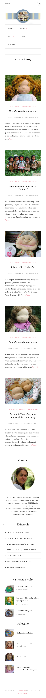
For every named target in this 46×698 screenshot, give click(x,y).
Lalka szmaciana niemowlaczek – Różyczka (27, 669)
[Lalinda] (23, 16)
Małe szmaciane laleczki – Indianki (23, 187)
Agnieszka (14, 117)
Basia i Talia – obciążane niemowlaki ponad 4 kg (23, 416)
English (11, 44)
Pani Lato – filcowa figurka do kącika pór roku (27, 599)
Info (10, 36)
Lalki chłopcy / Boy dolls (18, 532)
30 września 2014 (31, 117)
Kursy (23, 36)
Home (10, 28)
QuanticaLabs (23, 693)
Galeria (22, 28)
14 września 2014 (31, 273)
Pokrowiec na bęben (24, 586)
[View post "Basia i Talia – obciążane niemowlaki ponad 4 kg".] (23, 391)
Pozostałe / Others (15, 556)
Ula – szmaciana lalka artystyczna (25, 645)
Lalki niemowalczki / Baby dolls (23, 409)
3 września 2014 (31, 423)
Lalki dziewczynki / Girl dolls (23, 106)
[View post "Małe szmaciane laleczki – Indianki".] (23, 163)
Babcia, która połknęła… (23, 267)
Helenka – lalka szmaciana (23, 111)
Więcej (12, 139)
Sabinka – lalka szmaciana (23, 342)
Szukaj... (8, 3)
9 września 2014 (31, 348)
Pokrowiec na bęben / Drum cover (21, 550)
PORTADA (22, 691)
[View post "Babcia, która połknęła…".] (23, 244)
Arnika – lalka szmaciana (26, 657)
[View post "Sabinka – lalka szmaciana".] (23, 319)
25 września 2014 (31, 195)
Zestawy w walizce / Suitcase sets (21, 561)
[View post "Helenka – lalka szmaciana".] (23, 88)
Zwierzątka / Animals (16, 567)
